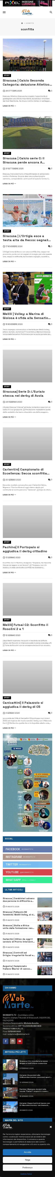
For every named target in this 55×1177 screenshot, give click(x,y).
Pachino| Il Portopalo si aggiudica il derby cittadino (25, 549)
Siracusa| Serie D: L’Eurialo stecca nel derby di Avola (24, 394)
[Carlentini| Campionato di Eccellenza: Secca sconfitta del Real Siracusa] (27, 443)
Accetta (27, 1152)
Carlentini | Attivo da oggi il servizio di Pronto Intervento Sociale (18, 940)
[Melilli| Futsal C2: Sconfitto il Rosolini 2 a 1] (27, 599)
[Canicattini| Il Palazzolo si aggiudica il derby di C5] (27, 677)
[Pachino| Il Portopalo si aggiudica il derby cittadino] (27, 521)
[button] (50, 1127)
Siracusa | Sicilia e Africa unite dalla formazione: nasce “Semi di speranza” (19, 927)
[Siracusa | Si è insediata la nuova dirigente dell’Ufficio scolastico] (10, 1064)
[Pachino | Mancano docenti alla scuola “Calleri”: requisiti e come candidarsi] (10, 1092)
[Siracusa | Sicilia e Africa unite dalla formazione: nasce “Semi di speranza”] (44, 929)
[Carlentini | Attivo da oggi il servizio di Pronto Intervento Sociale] (44, 943)
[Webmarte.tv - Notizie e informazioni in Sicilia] (27, 12)
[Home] (22, 23)
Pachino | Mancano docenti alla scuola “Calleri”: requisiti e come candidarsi (33, 1090)
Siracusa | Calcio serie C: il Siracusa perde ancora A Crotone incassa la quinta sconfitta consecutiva (23, 160)
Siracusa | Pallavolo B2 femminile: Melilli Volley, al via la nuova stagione (19, 913)
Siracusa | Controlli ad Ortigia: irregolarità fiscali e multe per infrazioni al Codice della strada (19, 954)
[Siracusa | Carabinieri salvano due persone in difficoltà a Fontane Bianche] (44, 902)
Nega (27, 1160)
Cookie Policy (26, 1174)
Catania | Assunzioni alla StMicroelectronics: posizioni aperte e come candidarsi (35, 1076)
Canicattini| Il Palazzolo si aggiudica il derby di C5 (23, 705)
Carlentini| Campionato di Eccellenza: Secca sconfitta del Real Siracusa (25, 471)
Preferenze (27, 1167)
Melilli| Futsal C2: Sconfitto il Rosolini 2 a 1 (25, 627)
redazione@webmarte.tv (18, 1034)
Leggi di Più (8, 106)
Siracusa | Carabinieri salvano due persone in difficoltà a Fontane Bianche (19, 899)
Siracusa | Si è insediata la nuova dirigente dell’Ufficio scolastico (34, 1062)
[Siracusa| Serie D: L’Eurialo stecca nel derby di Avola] (27, 366)
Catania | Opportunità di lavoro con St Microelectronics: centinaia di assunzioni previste (35, 1104)
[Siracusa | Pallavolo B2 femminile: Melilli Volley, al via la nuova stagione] (44, 916)
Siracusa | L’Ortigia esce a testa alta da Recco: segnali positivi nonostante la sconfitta (25, 238)
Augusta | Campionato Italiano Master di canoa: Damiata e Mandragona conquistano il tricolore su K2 (19, 967)
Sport (7, 75)
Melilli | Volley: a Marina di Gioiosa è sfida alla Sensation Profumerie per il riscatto (26, 316)
